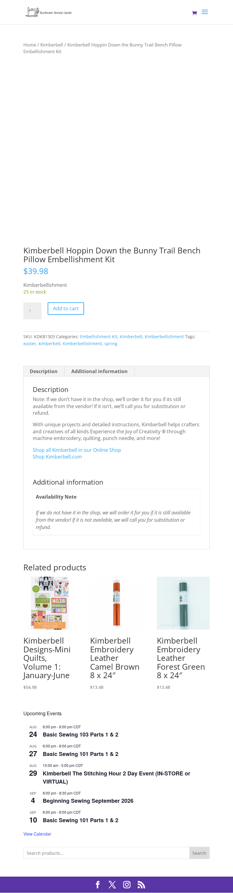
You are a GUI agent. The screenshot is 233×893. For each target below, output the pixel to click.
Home (29, 45)
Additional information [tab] (99, 371)
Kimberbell (51, 45)
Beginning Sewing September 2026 (88, 801)
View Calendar (37, 834)
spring (110, 343)
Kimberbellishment (164, 336)
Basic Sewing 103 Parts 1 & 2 (80, 734)
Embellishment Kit (98, 336)
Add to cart (66, 308)
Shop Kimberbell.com (57, 456)
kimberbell (49, 343)
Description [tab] (44, 371)
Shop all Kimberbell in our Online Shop (77, 450)
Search (199, 853)
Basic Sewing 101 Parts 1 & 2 (80, 754)
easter (29, 343)
